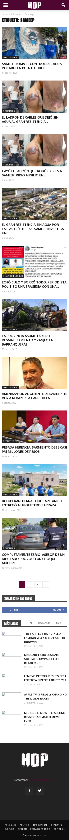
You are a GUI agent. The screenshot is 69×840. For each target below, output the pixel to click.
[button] (63, 5)
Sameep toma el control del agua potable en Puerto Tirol (32, 66)
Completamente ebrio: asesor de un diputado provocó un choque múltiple (33, 559)
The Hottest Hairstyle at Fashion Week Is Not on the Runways (45, 637)
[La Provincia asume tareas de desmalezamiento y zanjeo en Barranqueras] (34, 315)
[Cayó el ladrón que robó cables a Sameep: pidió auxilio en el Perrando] (34, 150)
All (31, 622)
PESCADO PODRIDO (13, 275)
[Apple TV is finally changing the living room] (11, 699)
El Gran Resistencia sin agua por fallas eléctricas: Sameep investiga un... (33, 229)
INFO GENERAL (10, 57)
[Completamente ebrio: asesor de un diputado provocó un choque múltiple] (34, 534)
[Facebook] (29, 791)
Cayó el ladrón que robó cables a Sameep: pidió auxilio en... (32, 173)
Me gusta (58, 609)
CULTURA (9, 829)
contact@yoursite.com (42, 780)
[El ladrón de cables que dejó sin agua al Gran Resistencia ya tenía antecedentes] (34, 97)
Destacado (44, 622)
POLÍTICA (24, 825)
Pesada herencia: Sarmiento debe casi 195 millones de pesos (34, 449)
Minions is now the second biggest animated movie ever (44, 717)
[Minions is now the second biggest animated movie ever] (11, 717)
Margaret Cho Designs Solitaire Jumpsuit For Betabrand (41, 659)
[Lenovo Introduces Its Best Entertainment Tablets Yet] (11, 680)
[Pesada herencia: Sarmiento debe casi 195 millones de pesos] (34, 426)
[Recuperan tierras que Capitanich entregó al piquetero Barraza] (34, 480)
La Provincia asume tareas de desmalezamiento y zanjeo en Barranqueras (27, 340)
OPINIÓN (22, 829)
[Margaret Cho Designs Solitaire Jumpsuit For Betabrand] (11, 659)
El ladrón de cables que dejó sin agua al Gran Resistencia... (30, 119)
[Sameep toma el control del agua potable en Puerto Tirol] (34, 43)
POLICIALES (9, 111)
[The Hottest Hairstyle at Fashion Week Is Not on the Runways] (11, 638)
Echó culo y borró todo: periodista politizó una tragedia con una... (34, 284)
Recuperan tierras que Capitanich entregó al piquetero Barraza (32, 503)
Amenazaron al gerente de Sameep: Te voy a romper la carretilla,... (34, 396)
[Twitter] (40, 791)
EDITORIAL (59, 829)
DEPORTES (8, 441)
